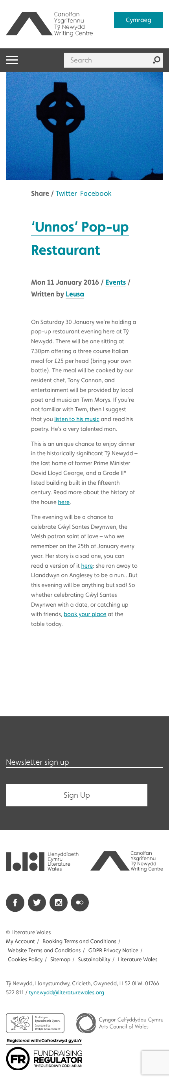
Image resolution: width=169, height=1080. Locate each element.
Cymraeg (138, 20)
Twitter (66, 194)
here (64, 502)
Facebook (96, 194)
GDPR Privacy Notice (113, 951)
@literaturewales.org (66, 993)
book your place (85, 614)
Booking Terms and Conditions (79, 941)
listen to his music (76, 419)
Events (115, 282)
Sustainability (94, 960)
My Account (20, 941)
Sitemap (60, 960)
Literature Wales (137, 960)
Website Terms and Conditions (44, 951)
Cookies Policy (25, 960)
